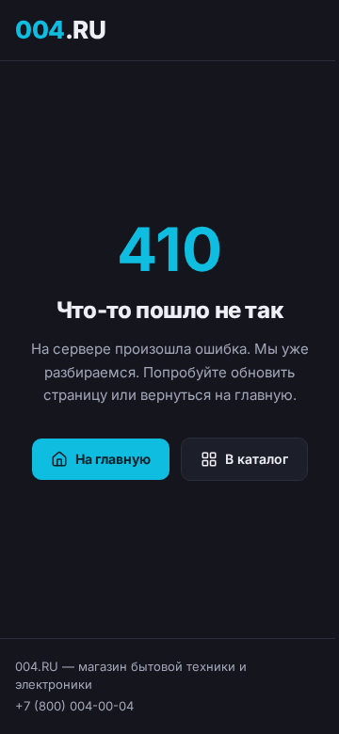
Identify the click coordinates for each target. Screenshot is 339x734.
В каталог (256, 459)
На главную (113, 459)
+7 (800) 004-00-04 (74, 705)
